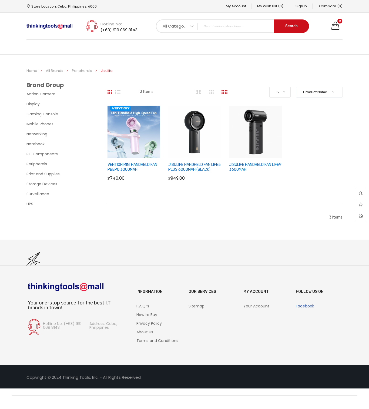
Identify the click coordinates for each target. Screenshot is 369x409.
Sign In (301, 6)
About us (144, 332)
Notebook (35, 144)
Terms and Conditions (157, 340)
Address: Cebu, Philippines (103, 325)
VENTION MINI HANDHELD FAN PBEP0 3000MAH (132, 167)
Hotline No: (111, 24)
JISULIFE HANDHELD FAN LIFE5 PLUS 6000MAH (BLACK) (194, 167)
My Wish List (270, 6)
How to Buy (146, 314)
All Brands (55, 70)
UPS (29, 204)
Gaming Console (42, 114)
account (360, 193)
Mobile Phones (39, 124)
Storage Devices (41, 184)
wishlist (360, 204)
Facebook (305, 306)
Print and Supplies (43, 174)
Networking (36, 134)
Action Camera (40, 94)
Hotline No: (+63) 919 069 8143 (62, 325)
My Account (236, 6)
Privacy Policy (149, 323)
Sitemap (196, 306)
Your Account (256, 306)
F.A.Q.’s (142, 306)
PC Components (42, 154)
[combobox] (232, 26)
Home (32, 70)
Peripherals (82, 70)
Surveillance (37, 194)
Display (33, 104)
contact (360, 215)
